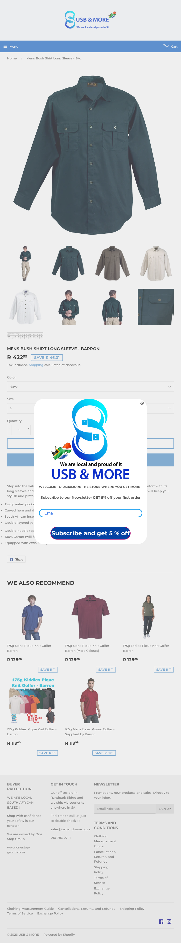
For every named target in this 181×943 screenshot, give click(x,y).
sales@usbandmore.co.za (70, 829)
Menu (13, 46)
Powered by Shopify (59, 934)
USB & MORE (29, 934)
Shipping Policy (132, 908)
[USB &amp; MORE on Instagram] (169, 922)
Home (12, 58)
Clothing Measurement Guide (105, 841)
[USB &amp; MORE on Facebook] (161, 922)
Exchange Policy (50, 913)
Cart (173, 46)
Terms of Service (20, 913)
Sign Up (165, 808)
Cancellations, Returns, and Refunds (105, 857)
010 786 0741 (61, 837)
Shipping (36, 365)
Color (11, 377)
